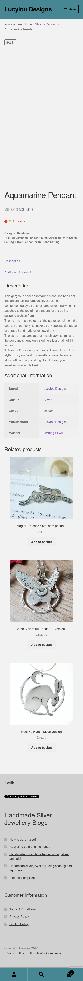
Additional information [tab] (19, 272)
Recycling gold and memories (29, 846)
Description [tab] (12, 261)
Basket (63, 971)
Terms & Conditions (22, 909)
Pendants (52, 24)
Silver (48, 399)
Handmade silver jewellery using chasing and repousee (40, 868)
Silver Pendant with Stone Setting (37, 242)
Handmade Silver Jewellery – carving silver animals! (39, 856)
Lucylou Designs (28, 8)
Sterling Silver (53, 433)
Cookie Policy (19, 924)
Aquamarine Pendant (26, 238)
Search (41, 974)
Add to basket (41, 541)
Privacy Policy (19, 916)
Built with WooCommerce (43, 953)
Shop (38, 24)
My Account (14, 974)
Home (28, 24)
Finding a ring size (22, 877)
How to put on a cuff (23, 839)
